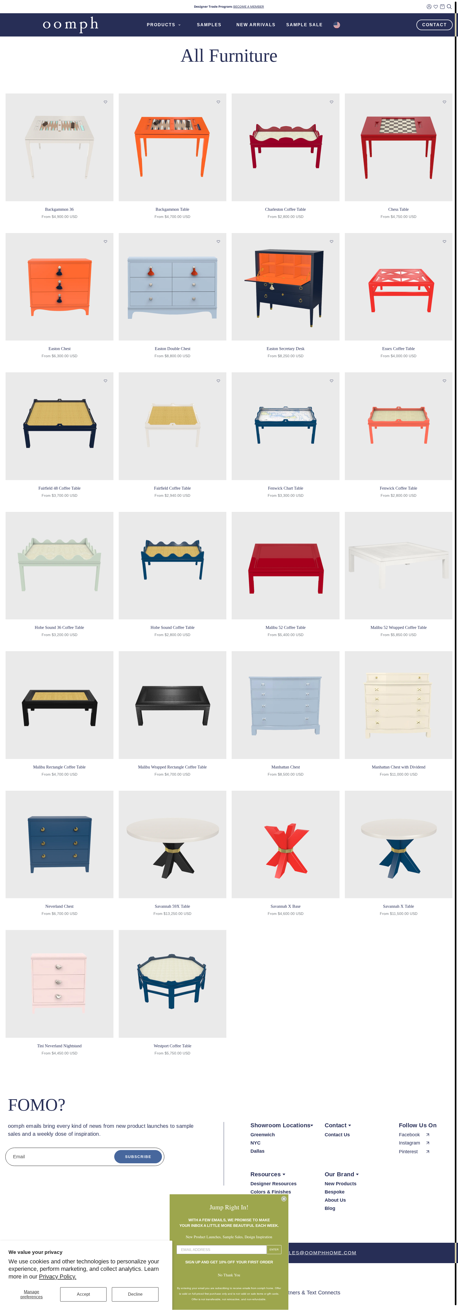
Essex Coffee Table (398, 348)
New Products (340, 1183)
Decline (135, 1294)
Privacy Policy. (57, 1276)
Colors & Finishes (270, 1192)
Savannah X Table (398, 906)
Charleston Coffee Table (285, 209)
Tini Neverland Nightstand (59, 1046)
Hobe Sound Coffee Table (173, 627)
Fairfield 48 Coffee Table (59, 488)
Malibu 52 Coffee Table (286, 627)
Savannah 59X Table (172, 906)
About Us (335, 1200)
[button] (105, 102)
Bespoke (335, 1192)
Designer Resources (273, 1183)
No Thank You (229, 1274)
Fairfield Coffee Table (172, 488)
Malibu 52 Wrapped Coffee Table (399, 627)
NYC (255, 1143)
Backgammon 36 (59, 209)
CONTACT (434, 25)
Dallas (257, 1151)
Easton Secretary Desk (286, 348)
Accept (83, 1294)
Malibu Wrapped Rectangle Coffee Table (172, 767)
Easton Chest (60, 348)
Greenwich (262, 1134)
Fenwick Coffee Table (398, 488)
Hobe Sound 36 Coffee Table (59, 627)
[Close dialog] (284, 1198)
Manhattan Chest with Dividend (398, 767)
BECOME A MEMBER (248, 6)
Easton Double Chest (172, 348)
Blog (330, 1208)
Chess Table (398, 209)
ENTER (274, 1249)
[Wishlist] (436, 6)
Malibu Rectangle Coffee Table (59, 767)
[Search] (449, 6)
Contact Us (337, 1134)
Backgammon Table (172, 209)
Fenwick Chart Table (285, 488)
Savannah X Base (286, 906)
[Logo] (70, 25)
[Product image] (59, 147)
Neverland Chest (59, 906)
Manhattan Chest (285, 767)
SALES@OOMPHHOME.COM (318, 1252)
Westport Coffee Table (172, 1046)
